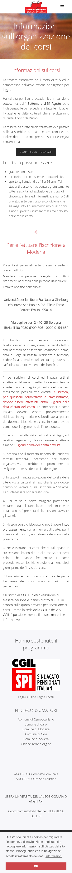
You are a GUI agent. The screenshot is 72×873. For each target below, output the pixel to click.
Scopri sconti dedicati (36, 151)
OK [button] (36, 866)
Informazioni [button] (54, 856)
